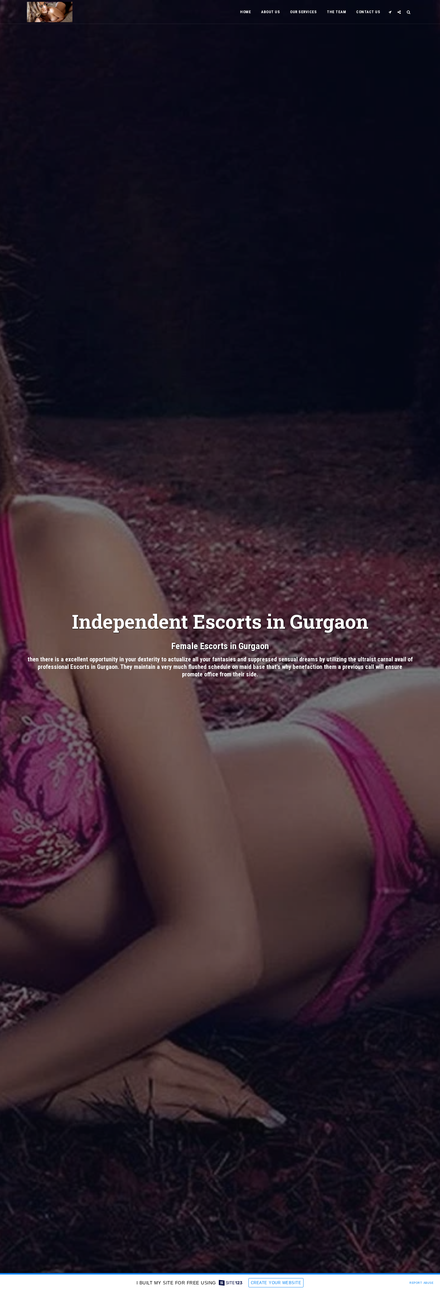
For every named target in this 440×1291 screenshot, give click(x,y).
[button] (390, 12)
